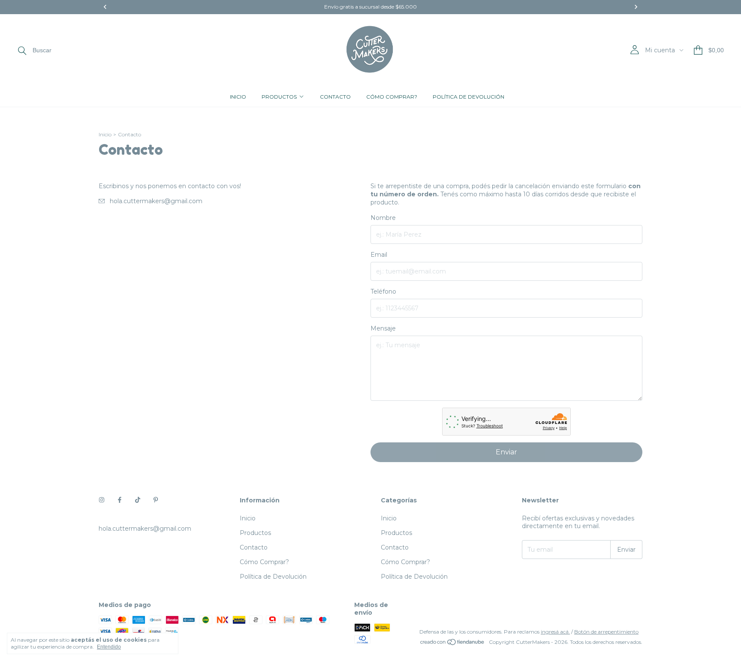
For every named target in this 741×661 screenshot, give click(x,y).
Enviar (506, 452)
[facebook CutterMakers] (120, 500)
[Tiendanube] (452, 644)
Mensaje (383, 328)
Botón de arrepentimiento (606, 631)
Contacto (335, 96)
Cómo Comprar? (391, 96)
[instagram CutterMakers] (102, 500)
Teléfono (383, 291)
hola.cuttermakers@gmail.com (156, 201)
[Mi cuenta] (635, 50)
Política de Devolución (468, 96)
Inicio (238, 96)
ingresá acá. (555, 631)
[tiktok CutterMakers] (138, 500)
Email (378, 254)
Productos (279, 96)
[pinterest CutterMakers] (156, 500)
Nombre (383, 218)
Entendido (109, 647)
